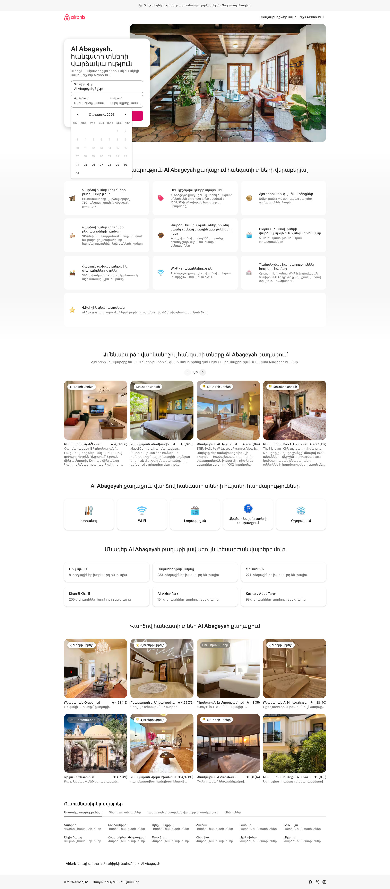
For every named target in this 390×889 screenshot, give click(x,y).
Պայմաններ (130, 882)
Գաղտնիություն (105, 882)
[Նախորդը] (187, 372)
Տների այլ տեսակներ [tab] (125, 812)
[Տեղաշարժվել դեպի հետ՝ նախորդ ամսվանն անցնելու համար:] (78, 114)
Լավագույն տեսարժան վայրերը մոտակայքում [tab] (182, 812)
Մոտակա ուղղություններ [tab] (83, 812)
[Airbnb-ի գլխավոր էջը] (74, 17)
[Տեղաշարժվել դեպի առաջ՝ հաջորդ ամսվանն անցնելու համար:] (125, 114)
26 (93, 165)
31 (77, 173)
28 (109, 165)
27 (101, 165)
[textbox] (89, 103)
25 (85, 165)
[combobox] (107, 88)
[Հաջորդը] (202, 372)
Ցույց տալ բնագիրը (236, 5)
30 (125, 165)
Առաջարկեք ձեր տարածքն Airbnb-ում (291, 17)
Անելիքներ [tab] (233, 812)
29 (117, 165)
